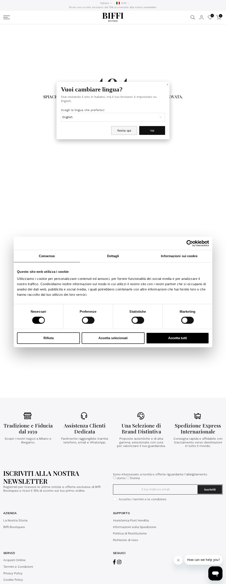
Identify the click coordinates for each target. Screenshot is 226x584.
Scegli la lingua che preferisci (82, 110)
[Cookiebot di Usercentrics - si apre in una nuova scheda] (189, 243)
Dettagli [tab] (113, 256)
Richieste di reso (125, 540)
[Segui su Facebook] (114, 562)
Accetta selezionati (113, 338)
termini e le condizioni (149, 499)
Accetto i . (143, 499)
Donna (135, 478)
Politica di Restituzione (130, 533)
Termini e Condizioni (18, 566)
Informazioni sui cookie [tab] (179, 256)
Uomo (121, 478)
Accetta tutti (177, 338)
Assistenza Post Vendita (131, 520)
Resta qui (124, 130)
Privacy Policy (13, 573)
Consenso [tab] (47, 256)
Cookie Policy (13, 579)
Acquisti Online (14, 560)
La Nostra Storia (15, 520)
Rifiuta (48, 338)
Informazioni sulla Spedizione (134, 527)
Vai (152, 130)
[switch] (88, 320)
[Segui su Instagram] (119, 562)
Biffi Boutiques (14, 527)
